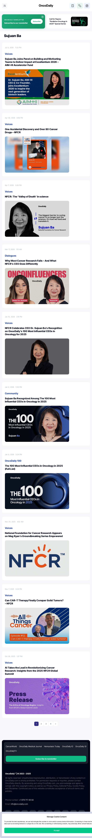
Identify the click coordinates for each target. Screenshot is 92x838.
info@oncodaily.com (19, 804)
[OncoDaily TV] (41, 813)
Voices (9, 53)
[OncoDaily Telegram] (57, 813)
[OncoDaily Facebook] (25, 813)
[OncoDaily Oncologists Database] (80, 6)
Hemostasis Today (52, 746)
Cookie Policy (57, 822)
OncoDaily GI (80, 746)
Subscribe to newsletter (46, 759)
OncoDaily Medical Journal (30, 746)
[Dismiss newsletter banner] (42, 16)
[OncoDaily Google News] (73, 813)
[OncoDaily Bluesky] (65, 813)
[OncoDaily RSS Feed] (82, 813)
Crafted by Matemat (46, 828)
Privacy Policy (31, 822)
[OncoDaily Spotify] (49, 813)
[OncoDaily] (46, 5)
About (22, 822)
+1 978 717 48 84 (26, 800)
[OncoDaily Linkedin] (8, 813)
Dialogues (10, 255)
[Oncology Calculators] (72, 6)
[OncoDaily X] (16, 813)
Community (11, 393)
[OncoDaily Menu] (4, 5)
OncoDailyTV (11, 751)
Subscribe (36, 21)
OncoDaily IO (67, 746)
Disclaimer (68, 822)
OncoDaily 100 (13, 460)
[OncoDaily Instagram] (33, 813)
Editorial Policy (44, 822)
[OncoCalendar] (87, 6)
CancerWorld (11, 746)
